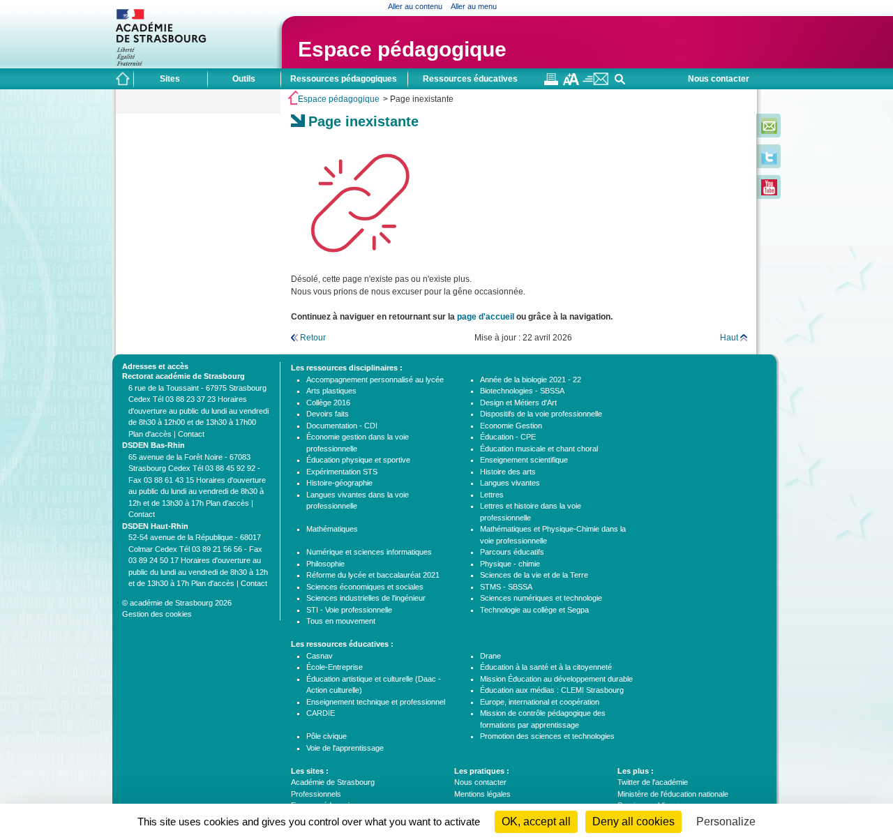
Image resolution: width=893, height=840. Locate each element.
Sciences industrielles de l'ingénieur (366, 598)
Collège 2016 (328, 402)
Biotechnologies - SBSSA (522, 391)
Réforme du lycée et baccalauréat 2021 (373, 575)
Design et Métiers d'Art (518, 402)
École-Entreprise (334, 667)
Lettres (492, 494)
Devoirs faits (327, 414)
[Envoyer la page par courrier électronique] (595, 82)
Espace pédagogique (402, 49)
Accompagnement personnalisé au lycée (375, 379)
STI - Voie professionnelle (349, 610)
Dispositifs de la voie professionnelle (541, 414)
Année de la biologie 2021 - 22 (530, 379)
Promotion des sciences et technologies (547, 736)
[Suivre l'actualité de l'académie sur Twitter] (769, 162)
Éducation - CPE (508, 437)
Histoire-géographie (339, 483)
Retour (313, 338)
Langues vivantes (510, 483)
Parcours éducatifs (512, 552)
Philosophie (325, 564)
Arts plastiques (331, 391)
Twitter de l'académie (652, 782)
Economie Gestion (511, 425)
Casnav (319, 656)
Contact (191, 434)
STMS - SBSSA (506, 587)
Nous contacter (718, 79)
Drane (490, 656)
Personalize (726, 821)
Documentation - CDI (341, 425)
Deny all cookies (633, 821)
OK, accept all (536, 821)
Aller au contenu (415, 6)
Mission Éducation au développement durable (556, 679)
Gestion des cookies (157, 614)
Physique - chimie (510, 564)
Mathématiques (332, 529)
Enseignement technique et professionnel (375, 702)
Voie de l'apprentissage (345, 748)
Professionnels (316, 794)
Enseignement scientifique (524, 460)
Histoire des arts (508, 471)
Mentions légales (482, 794)
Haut (729, 338)
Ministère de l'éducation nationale (672, 794)
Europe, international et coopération (539, 702)
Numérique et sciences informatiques (369, 552)
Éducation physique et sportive (358, 460)
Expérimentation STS (341, 471)
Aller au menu (474, 6)
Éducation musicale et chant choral (539, 448)
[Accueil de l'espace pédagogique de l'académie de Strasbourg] (122, 78)
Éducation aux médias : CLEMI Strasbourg (552, 690)
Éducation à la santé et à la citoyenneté (546, 667)
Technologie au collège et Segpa (534, 610)
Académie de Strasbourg (333, 782)
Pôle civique (326, 736)
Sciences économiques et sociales (364, 587)
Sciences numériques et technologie (541, 598)
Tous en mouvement (340, 621)
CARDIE (320, 713)
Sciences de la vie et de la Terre (534, 575)
